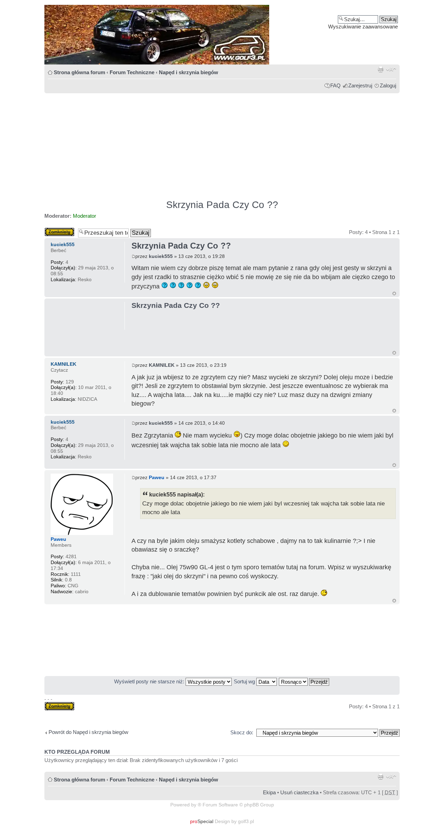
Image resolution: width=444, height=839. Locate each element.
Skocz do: (241, 732)
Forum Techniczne (132, 72)
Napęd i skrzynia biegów (188, 72)
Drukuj (380, 69)
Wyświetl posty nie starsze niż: (150, 681)
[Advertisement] (222, 143)
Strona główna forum (79, 72)
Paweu (156, 477)
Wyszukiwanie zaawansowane (363, 26)
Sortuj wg (245, 681)
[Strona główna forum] (222, 34)
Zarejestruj (360, 85)
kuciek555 (161, 256)
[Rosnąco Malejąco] (304, 681)
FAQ (335, 85)
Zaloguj (388, 85)
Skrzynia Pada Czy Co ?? (222, 204)
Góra (394, 293)
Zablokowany (59, 230)
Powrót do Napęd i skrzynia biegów (88, 732)
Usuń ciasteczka (299, 792)
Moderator (84, 216)
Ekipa (269, 792)
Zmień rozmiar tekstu (391, 69)
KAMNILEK (161, 365)
